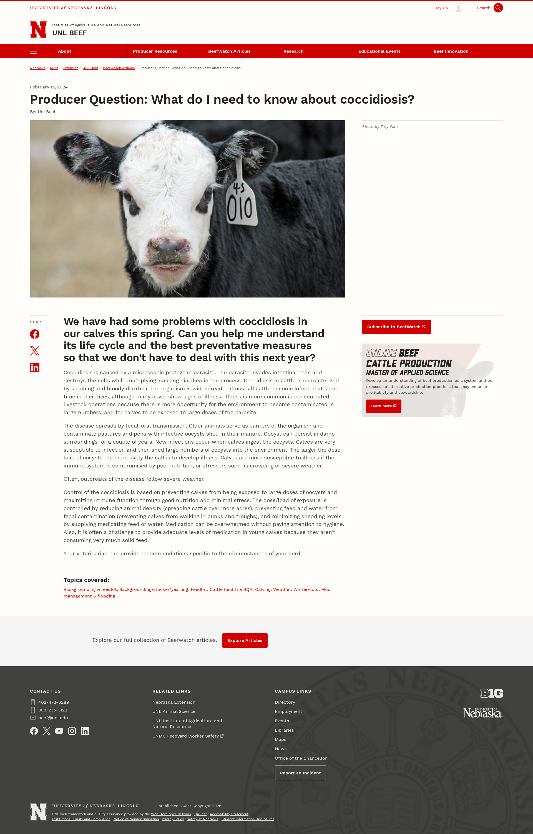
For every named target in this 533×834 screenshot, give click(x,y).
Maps (280, 739)
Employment (288, 711)
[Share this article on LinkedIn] (34, 367)
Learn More (381, 406)
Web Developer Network (171, 814)
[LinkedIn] (85, 731)
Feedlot (199, 589)
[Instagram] (72, 731)
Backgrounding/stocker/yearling (153, 589)
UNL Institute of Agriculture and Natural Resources (187, 723)
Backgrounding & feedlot (90, 589)
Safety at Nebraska (202, 819)
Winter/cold (306, 589)
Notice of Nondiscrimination (136, 819)
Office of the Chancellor (301, 758)
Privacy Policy (173, 819)
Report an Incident (300, 772)
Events (282, 720)
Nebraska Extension (173, 702)
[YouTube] (59, 731)
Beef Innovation (451, 51)
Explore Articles (245, 640)
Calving (263, 589)
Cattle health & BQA (231, 589)
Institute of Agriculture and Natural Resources (96, 25)
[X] (47, 731)
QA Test (200, 814)
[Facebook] (34, 731)
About (64, 51)
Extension (70, 68)
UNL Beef (69, 33)
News (280, 748)
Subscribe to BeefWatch (394, 326)
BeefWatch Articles (229, 51)
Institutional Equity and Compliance (81, 819)
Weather (282, 589)
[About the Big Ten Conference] (492, 693)
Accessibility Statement (229, 814)
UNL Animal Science (173, 711)
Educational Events (379, 51)
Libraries (284, 730)
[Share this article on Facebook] (34, 334)
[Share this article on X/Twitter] (34, 350)
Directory (285, 702)
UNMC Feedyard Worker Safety (185, 736)
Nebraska (38, 68)
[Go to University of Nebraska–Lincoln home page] (38, 29)
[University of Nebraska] (483, 713)
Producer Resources (155, 51)
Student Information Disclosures (248, 819)
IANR (54, 68)
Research (293, 51)
